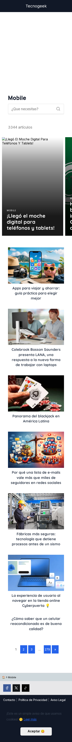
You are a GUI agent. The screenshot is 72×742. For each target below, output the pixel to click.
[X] (16, 688)
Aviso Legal (58, 700)
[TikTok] (25, 688)
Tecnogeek (36, 6)
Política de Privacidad (33, 700)
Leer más (30, 719)
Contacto (9, 700)
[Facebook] (7, 688)
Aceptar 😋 (36, 731)
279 (47, 649)
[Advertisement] (36, 53)
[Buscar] (57, 108)
